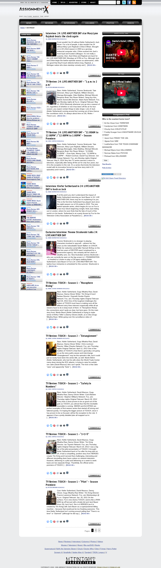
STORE (83, 2)
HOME (54, 2)
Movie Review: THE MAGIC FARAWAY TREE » (33, 59)
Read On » (92, 65)
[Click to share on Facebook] (48, 73)
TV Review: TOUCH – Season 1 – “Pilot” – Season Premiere (72, 483)
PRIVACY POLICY (102, 567)
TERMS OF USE (115, 567)
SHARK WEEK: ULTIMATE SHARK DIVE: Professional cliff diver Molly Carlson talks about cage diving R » (31, 188)
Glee (97, 549)
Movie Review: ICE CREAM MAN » (33, 134)
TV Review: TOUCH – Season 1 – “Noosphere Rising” (69, 284)
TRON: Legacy (98, 552)
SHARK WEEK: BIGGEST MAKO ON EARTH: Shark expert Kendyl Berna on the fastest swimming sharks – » (30, 196)
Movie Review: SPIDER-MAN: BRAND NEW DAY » (34, 160)
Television (72, 545)
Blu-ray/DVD (89, 545)
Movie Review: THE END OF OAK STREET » (34, 84)
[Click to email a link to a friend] (61, 73)
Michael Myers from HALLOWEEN (118, 150)
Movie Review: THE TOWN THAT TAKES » (34, 236)
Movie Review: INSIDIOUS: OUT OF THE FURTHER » (33, 42)
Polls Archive (106, 168)
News (60, 542)
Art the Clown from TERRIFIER (116, 123)
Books (97, 545)
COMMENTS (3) (94, 329)
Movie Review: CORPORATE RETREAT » (31, 270)
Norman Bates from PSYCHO (116, 153)
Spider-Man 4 (78, 552)
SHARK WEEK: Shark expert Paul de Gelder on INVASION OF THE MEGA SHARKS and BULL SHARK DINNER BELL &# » (30, 205)
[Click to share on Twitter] (51, 73)
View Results (106, 164)
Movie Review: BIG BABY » (33, 143)
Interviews (76, 542)
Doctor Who (89, 549)
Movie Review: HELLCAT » (31, 100)
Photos (93, 542)
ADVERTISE (73, 2)
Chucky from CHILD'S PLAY (115, 129)
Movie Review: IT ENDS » (32, 67)
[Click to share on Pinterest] (54, 73)
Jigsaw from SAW (111, 141)
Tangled (88, 552)
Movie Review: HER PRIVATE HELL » (33, 210)
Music (80, 545)
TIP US (63, 2)
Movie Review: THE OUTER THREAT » (33, 244)
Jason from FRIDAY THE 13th (116, 138)
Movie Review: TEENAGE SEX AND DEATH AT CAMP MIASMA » (29, 128)
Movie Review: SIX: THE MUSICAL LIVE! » (34, 75)
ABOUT (92, 2)
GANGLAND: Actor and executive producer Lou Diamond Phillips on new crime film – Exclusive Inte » (31, 289)
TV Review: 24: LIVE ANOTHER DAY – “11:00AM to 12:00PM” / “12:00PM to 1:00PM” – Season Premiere (72, 135)
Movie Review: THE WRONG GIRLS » (33, 92)
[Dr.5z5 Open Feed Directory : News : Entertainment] (114, 178)
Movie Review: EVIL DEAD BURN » (33, 261)
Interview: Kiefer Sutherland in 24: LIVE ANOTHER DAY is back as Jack (73, 187)
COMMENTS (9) (94, 524)
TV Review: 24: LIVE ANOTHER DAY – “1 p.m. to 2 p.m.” (71, 83)
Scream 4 (58, 552)
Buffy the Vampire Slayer (66, 549)
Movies (64, 545)
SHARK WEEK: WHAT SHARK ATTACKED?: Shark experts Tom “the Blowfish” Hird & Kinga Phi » (30, 179)
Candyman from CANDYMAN (116, 126)
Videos (100, 542)
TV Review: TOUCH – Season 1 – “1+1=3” (67, 434)
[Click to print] (64, 73)
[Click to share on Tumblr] (67, 73)
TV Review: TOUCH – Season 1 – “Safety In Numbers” (68, 385)
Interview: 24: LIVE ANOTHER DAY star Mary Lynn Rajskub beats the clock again (72, 35)
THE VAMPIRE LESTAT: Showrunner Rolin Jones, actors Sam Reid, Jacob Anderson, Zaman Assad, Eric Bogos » (30, 221)
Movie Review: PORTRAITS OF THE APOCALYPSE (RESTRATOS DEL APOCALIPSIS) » (30, 255)
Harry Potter (112, 549)
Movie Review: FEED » (34, 108)
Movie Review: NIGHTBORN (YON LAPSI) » (33, 169)
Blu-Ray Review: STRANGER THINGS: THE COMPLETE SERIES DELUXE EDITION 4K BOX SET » (30, 152)
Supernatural (50, 549)
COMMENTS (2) (94, 377)
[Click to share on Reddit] (57, 73)
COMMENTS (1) (94, 226)
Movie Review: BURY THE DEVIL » (33, 50)
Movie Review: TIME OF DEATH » (33, 278)
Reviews (67, 542)
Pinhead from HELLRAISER (115, 156)
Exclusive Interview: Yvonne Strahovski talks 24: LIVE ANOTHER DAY (72, 233)
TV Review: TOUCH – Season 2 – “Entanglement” (72, 335)
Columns (85, 542)
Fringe (103, 549)
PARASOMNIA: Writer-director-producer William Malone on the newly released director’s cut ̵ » (31, 120)
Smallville (67, 552)
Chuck (80, 549)
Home (22, 28)
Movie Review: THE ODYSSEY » (33, 227)
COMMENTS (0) (94, 75)
